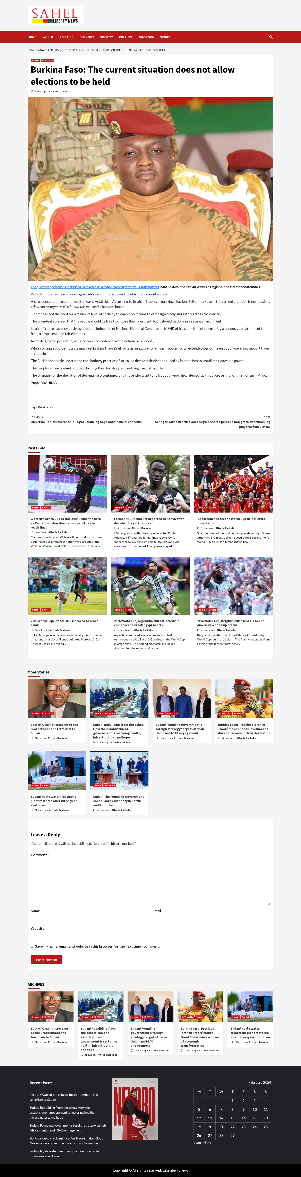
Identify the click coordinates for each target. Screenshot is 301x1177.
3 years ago (41, 91)
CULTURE (126, 37)
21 (221, 1127)
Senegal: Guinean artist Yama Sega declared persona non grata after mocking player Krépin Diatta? (212, 422)
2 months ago (42, 629)
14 (221, 1118)
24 (255, 1127)
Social (45, 785)
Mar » (207, 1143)
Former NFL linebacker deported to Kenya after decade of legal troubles (149, 521)
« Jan (197, 1143)
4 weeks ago (124, 528)
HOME (32, 37)
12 (199, 1118)
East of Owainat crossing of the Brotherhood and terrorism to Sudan (54, 728)
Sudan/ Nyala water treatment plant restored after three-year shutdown (54, 800)
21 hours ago (41, 809)
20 (210, 1127)
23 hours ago (104, 809)
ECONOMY (86, 37)
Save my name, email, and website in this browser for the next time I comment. (97, 946)
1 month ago (208, 528)
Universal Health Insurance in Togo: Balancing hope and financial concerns (86, 419)
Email (158, 911)
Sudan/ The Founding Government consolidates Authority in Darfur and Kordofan (118, 800)
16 (244, 1118)
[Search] (270, 37)
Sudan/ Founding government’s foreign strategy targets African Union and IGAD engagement (180, 728)
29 (233, 1135)
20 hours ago (228, 737)
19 (199, 1127)
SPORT (165, 37)
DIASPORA (146, 37)
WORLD (48, 37)
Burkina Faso (46, 407)
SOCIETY (106, 37)
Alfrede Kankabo (57, 91)
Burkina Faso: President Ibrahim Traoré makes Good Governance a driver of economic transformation (244, 728)
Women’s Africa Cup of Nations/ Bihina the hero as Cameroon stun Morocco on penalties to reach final (66, 523)
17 (255, 1118)
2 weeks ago (41, 532)
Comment (40, 855)
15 (233, 1118)
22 (233, 1127)
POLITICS (66, 37)
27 (210, 1135)
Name (36, 911)
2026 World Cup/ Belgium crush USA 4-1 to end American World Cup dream (230, 623)
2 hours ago (41, 737)
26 (199, 1135)
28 (221, 1135)
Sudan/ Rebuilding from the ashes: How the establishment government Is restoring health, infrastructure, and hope (118, 730)
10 (255, 1109)
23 (244, 1127)
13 (210, 1118)
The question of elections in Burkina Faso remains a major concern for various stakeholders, (95, 287)
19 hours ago (166, 737)
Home (35, 60)
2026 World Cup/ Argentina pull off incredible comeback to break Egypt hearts (146, 623)
